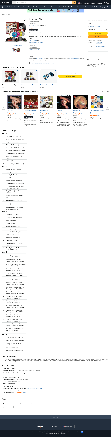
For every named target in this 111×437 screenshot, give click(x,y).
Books (79, 7)
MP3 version (39, 58)
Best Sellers (36, 7)
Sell (92, 7)
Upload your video (8, 407)
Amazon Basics (27, 7)
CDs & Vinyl (4, 14)
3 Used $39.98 (34, 49)
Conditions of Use (34, 432)
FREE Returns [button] (33, 40)
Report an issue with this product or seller (42, 63)
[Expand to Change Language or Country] (60, 426)
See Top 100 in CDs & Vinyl (34, 388)
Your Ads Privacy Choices (74, 432)
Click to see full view (16, 45)
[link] (29, 76)
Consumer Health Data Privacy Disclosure (57, 432)
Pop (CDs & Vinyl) (14, 390)
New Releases (46, 7)
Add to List (92, 54)
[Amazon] (6, 2)
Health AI (9, 7)
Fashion (96, 7)
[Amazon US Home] (39, 427)
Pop (9, 14)
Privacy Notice (42, 432)
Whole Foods (62, 7)
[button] (3, 7)
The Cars (31, 25)
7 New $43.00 (34, 51)
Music (108, 7)
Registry (102, 7)
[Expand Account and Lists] (94, 3)
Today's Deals (72, 7)
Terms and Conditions (74, 58)
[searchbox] (44, 2)
